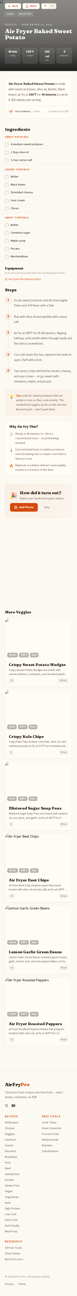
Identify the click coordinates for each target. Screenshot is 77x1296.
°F (45, 6)
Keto (8, 1203)
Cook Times (49, 1123)
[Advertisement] (38, 564)
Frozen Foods (50, 1134)
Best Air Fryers (14, 1259)
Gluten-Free (12, 1186)
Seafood (10, 1140)
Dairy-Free (11, 1220)
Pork (8, 1163)
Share (33, 6)
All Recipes (11, 1123)
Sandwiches (12, 1174)
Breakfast (11, 1157)
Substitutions (50, 1151)
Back (15, 6)
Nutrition (47, 1145)
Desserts (10, 1151)
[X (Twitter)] (6, 1105)
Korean (9, 1180)
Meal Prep (11, 1231)
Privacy (9, 1284)
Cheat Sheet (12, 1254)
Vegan (9, 1191)
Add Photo (26, 507)
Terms (22, 1284)
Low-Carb (10, 1214)
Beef (8, 1168)
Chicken (10, 1128)
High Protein (12, 1209)
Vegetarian (11, 1197)
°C (52, 6)
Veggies (11, 24)
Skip (47, 507)
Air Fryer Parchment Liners (25, 279)
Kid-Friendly (12, 1226)
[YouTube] (13, 1105)
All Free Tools (13, 1248)
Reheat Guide (50, 1140)
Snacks (9, 1145)
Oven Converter (52, 1128)
